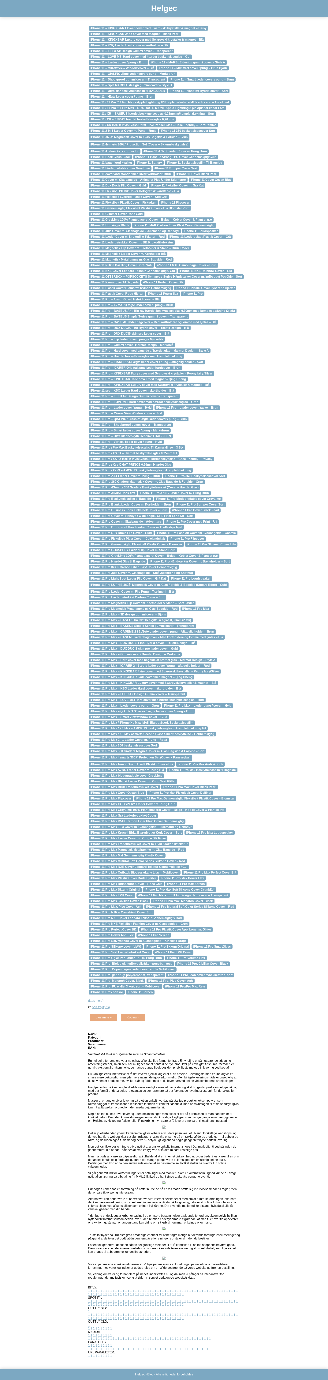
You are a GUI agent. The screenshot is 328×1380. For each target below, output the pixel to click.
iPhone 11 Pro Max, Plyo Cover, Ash (116, 906)
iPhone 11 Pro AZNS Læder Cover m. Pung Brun (174, 493)
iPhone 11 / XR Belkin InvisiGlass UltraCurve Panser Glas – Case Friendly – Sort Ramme (153, 125)
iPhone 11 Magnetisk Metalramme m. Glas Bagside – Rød (131, 259)
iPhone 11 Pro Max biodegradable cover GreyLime (126, 775)
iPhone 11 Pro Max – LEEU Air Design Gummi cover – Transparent (137, 694)
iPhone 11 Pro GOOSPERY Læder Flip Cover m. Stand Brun (133, 550)
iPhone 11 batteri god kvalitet (111, 162)
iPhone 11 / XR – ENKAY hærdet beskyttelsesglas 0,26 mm (132, 119)
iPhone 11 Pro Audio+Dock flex (112, 493)
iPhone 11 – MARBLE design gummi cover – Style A (188, 62)
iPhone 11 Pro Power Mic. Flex (112, 935)
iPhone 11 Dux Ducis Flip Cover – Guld (118, 185)
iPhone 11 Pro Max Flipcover (110, 798)
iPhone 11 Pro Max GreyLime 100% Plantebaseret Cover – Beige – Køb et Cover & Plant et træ (157, 809)
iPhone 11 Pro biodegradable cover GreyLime (188, 498)
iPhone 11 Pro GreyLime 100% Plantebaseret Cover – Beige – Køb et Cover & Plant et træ (154, 555)
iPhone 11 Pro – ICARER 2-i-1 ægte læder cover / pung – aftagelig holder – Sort (146, 362)
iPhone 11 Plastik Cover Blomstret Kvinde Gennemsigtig (130, 288)
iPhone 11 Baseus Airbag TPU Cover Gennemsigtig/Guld (175, 157)
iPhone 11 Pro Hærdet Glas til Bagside (117, 561)
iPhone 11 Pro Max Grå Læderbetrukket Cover (123, 815)
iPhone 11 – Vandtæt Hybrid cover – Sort (199, 90)
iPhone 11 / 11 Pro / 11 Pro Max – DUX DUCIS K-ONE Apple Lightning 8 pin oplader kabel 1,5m (157, 108)
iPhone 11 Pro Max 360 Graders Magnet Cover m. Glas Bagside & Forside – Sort (147, 751)
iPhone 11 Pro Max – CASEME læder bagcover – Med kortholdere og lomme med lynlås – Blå (156, 637)
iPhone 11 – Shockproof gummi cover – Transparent (127, 79)
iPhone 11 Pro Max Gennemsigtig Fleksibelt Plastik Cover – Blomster (185, 798)
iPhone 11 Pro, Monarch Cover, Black (117, 980)
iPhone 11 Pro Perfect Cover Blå (113, 929)
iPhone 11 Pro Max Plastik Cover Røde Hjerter (123, 878)
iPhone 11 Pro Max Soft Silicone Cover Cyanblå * (179, 889)
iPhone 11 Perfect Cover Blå (163, 282)
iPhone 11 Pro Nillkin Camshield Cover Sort (121, 912)
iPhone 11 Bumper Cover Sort (175, 168)
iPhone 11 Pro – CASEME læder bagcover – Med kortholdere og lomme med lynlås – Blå (153, 322)
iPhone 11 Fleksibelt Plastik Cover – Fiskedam (123, 202)
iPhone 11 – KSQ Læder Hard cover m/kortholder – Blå (129, 45)
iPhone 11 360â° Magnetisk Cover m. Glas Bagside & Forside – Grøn (139, 137)
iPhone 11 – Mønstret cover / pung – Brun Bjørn (193, 68)
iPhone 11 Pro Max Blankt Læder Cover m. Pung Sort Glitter (133, 781)
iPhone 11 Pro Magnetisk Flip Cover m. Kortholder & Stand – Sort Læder (142, 603)
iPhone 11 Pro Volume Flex (185, 958)
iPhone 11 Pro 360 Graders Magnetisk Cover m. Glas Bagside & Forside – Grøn (146, 481)
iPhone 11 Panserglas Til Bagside (114, 282)
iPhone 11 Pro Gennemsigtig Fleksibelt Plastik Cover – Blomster (136, 544)
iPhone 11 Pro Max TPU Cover (112, 895)
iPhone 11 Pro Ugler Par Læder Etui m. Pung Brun (126, 958)
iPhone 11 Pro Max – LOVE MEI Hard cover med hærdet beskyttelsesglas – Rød (147, 699)
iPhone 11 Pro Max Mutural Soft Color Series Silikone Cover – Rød (137, 861)
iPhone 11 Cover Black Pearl (196, 174)
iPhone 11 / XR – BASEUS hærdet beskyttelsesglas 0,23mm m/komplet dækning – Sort (152, 113)
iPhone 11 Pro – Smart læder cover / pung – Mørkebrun (129, 430)
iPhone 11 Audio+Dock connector (114, 151)
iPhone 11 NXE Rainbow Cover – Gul (205, 271)
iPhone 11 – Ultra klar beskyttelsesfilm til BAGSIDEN (127, 90)
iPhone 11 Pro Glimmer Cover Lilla (211, 544)
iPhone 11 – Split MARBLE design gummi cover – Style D (131, 85)
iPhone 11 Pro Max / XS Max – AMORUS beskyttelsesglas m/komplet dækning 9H (148, 728)
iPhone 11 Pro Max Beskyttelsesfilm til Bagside (202, 770)
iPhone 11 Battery (149, 162)
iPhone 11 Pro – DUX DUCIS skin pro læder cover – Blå (129, 333)
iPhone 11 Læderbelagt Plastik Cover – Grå (200, 236)
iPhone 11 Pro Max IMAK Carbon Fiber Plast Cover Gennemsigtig (137, 821)
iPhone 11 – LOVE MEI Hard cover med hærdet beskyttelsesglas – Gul (140, 56)
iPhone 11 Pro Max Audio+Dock (200, 764)
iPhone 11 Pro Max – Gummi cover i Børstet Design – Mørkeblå (135, 654)
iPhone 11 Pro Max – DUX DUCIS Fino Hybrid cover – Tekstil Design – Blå (143, 643)
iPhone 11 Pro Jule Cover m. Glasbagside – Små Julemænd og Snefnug (141, 572)
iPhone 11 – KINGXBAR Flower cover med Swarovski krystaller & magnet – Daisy (148, 28)
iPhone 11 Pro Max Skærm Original (115, 889)
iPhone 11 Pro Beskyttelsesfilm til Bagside (120, 498)
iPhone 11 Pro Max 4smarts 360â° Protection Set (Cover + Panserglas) (140, 757)
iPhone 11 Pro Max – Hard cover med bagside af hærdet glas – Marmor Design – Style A (152, 660)
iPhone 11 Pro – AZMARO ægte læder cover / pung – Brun (131, 305)
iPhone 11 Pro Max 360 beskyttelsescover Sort (123, 745)
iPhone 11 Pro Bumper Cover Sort (200, 504)
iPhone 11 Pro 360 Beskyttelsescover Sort (195, 476)
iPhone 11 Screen (140, 992)
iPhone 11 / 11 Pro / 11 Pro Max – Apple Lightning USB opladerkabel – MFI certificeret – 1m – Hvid (159, 102)
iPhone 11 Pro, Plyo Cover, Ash (170, 980)
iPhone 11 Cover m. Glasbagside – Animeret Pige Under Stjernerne (138, 179)
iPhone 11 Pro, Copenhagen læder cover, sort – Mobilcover (132, 969)
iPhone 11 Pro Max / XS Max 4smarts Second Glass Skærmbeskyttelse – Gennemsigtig (152, 734)
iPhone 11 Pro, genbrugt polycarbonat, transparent (126, 975)
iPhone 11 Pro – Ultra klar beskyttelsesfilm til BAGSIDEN (130, 436)
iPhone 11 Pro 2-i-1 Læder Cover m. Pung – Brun (125, 476)
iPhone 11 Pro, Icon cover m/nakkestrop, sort (200, 975)
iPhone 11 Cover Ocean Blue (211, 179)
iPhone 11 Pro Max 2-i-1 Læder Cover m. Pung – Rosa (128, 739)
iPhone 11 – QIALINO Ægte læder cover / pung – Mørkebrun (132, 73)
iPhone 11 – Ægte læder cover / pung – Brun (122, 96)
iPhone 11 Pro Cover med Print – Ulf (191, 521)
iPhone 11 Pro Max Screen (186, 884)
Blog (150, 1374)
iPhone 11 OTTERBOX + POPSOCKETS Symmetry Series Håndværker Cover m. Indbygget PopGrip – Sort (166, 276)
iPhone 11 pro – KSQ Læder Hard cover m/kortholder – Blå (132, 390)
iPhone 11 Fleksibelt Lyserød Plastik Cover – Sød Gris (128, 196)
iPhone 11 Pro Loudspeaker (190, 578)
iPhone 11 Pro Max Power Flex (182, 878)
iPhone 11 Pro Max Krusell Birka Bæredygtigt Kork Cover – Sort (136, 832)
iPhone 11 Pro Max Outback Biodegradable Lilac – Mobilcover (134, 872)
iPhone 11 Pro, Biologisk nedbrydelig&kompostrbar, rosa (131, 963)
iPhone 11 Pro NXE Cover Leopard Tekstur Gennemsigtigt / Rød (136, 918)
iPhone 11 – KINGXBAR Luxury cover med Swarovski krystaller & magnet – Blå (147, 39)
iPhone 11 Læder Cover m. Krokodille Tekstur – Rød (127, 236)
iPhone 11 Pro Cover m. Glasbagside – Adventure (125, 521)
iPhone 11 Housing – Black (109, 225)
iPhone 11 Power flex (163, 293)
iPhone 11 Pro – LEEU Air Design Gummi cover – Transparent (134, 396)
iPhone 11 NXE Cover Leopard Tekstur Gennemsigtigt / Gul (132, 271)
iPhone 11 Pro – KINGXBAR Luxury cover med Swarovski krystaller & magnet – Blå (150, 384)
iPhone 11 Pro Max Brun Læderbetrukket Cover (124, 787)
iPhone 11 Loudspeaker (201, 231)
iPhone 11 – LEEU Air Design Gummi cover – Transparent (131, 51)
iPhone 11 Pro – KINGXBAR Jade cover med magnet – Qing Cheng (138, 379)
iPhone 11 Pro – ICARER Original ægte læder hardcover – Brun (135, 367)
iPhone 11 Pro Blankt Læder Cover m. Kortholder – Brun (130, 504)
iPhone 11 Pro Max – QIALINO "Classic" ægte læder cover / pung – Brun (141, 711)
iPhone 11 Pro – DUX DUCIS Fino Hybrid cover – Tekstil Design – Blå (139, 327)
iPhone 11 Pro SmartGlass (212, 946)
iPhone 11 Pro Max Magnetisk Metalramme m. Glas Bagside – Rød (137, 849)
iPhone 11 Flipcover (175, 202)
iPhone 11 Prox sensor (106, 992)
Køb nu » (133, 1017)
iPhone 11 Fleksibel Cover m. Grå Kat (177, 185)
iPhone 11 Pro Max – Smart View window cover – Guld (128, 717)
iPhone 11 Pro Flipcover (187, 538)
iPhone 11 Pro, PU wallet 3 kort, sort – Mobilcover (125, 986)
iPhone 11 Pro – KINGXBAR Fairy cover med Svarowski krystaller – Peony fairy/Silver (151, 373)
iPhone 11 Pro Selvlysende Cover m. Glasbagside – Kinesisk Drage (138, 940)
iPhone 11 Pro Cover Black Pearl (195, 510)
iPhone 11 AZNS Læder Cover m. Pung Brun (175, 151)
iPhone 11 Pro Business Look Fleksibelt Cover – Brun (129, 510)
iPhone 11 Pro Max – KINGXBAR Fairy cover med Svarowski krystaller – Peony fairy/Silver (154, 671)
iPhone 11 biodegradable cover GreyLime (120, 168)
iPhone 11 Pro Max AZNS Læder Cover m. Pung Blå (127, 770)
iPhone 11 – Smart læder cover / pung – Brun (202, 79)
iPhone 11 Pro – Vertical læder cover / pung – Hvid (126, 441)
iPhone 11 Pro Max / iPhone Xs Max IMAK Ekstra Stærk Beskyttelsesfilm (141, 722)
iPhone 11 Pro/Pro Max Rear (185, 986)
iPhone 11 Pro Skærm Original (167, 946)
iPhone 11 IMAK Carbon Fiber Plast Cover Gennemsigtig (174, 225)
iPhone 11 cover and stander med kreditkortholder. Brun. (131, 174)
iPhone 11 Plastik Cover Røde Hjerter (117, 293)
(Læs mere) (95, 1000)
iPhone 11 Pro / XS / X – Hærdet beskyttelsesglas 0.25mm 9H (133, 453)
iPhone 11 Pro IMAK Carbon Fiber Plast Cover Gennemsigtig (133, 567)
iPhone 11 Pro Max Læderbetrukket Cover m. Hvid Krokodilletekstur (139, 844)
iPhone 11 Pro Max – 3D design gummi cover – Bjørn (128, 614)
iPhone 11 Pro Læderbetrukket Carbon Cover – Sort (127, 597)
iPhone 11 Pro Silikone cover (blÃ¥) (115, 946)
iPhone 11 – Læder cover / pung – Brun (118, 62)
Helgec (164, 8)
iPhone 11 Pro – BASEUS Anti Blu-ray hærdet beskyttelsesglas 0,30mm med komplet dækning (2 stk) (162, 310)
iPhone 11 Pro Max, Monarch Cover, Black (183, 901)
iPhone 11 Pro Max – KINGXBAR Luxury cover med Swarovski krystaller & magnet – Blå (153, 682)
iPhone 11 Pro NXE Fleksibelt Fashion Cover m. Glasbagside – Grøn (139, 923)
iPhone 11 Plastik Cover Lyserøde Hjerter (205, 288)
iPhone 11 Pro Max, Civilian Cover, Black (119, 901)
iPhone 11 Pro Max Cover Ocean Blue (117, 792)
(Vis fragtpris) (101, 1007)
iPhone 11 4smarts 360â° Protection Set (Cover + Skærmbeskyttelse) (139, 144)
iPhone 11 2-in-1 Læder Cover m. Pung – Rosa (123, 130)
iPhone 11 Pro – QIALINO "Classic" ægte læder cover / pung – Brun (138, 419)
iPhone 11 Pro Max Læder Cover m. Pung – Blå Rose (128, 838)
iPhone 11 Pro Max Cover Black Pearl (189, 787)
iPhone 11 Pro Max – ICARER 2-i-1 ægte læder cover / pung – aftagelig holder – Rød (150, 665)
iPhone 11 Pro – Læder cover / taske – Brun (187, 407)
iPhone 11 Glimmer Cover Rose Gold (116, 214)
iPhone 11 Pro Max (195, 608)
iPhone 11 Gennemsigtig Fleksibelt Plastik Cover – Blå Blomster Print (139, 208)
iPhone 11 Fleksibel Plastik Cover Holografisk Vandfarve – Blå (134, 191)
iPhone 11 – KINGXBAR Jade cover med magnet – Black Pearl (134, 34)
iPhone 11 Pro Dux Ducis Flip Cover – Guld (121, 533)
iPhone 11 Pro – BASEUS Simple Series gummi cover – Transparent (139, 316)
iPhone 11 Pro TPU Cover (173, 952)
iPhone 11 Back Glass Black (110, 157)
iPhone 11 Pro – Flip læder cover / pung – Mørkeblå (126, 339)
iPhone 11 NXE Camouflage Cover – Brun (187, 265)
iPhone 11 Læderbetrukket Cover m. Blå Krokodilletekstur (131, 242)
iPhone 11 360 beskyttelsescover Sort (188, 130)
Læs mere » (104, 1017)
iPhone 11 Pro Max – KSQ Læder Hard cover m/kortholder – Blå (135, 688)
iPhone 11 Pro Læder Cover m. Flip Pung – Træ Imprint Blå (132, 591)
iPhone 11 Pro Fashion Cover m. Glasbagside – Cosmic (196, 533)
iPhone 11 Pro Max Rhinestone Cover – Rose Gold (126, 884)
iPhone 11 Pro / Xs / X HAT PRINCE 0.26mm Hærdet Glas (130, 464)
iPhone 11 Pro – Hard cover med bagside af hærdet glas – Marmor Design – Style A (149, 350)
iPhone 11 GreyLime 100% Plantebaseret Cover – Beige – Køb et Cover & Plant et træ (151, 219)
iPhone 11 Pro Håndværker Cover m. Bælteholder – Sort (190, 561)
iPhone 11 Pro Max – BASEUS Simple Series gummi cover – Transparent (142, 625)
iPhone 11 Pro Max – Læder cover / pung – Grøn (124, 705)
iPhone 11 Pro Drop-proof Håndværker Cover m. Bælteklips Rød (136, 527)
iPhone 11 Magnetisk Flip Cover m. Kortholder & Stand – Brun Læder (139, 248)
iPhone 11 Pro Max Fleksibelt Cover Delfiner (180, 792)
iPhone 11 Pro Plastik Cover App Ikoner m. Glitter (176, 929)
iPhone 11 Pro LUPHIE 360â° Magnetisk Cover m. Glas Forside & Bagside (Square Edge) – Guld (158, 584)
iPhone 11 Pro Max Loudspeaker (209, 832)
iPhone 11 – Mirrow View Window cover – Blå (122, 68)
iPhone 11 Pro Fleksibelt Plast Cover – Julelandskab (127, 538)
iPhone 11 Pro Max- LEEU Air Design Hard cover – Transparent (183, 895)
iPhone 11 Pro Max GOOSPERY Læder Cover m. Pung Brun (132, 804)
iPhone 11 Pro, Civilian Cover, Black (202, 963)
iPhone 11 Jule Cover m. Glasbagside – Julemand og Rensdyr (134, 231)
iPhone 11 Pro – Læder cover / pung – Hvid (121, 407)
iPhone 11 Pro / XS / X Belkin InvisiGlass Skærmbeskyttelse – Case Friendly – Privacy (151, 459)
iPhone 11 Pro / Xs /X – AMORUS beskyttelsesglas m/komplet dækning (140, 470)
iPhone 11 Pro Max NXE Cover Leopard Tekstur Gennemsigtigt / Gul (138, 866)
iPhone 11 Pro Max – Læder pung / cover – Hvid (197, 705)
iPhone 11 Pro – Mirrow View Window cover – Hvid (126, 413)
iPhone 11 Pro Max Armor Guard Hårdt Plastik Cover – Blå (131, 764)
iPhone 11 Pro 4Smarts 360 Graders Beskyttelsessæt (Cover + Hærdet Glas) (144, 487)
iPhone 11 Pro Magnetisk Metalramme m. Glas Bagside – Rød (134, 608)
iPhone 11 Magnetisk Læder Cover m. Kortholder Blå (128, 253)
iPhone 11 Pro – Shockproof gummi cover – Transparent (130, 424)
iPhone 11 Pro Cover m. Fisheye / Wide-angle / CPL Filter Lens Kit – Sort (141, 515)
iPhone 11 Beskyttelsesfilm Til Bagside (194, 162)
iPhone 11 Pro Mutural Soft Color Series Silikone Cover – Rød (190, 906)
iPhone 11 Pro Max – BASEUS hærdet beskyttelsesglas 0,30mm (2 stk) (140, 620)
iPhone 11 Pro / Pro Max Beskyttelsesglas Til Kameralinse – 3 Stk (136, 447)
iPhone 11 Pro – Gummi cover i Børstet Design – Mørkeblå (131, 345)
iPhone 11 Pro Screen (153, 935)
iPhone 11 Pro (193, 293)
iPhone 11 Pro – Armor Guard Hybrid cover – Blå (125, 299)
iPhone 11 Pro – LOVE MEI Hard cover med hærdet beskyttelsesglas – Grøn (144, 402)
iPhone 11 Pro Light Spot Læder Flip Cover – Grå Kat (128, 578)
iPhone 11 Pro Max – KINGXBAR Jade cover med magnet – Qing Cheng (141, 677)
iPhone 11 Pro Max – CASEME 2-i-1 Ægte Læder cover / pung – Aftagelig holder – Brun (152, 631)
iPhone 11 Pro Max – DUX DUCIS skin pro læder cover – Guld (134, 648)
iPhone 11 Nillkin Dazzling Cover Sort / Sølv (121, 265)
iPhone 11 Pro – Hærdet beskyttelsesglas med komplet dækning (136, 356)
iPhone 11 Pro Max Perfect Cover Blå (209, 872)
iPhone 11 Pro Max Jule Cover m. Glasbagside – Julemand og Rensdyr (141, 827)
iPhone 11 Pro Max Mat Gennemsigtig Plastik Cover (127, 855)
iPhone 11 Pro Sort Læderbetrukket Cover (120, 952)
